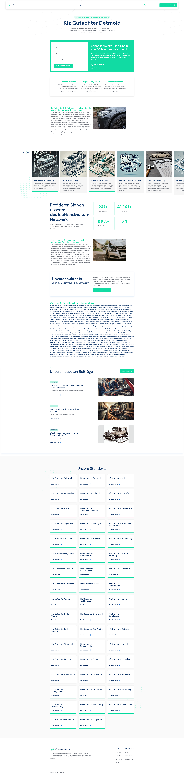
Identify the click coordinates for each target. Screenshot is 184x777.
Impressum (128, 756)
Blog (117, 762)
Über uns (71, 5)
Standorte (88, 5)
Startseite (119, 752)
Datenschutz (129, 759)
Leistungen (79, 5)
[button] (23, 152)
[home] (15, 5)
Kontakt (95, 5)
